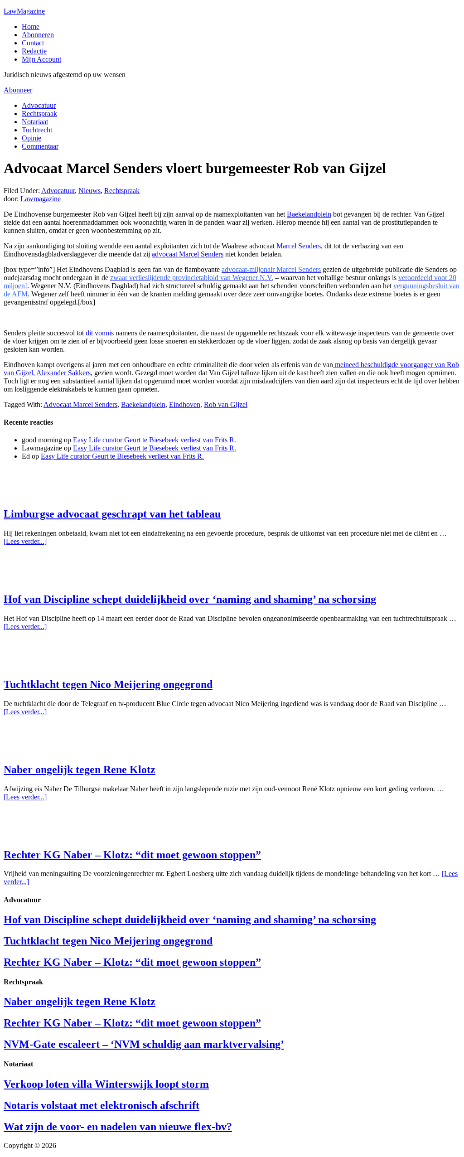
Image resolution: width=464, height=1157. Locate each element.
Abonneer (18, 90)
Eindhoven (184, 404)
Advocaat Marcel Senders (80, 404)
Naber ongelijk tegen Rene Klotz (79, 769)
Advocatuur (58, 190)
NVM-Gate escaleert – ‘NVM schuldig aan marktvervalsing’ (144, 1044)
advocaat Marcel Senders (187, 254)
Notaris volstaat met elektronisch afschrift (101, 1105)
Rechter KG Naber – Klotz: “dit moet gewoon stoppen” (132, 855)
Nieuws (89, 190)
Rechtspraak (122, 190)
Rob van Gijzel (225, 404)
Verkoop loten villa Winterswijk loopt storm (106, 1084)
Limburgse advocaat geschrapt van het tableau (112, 514)
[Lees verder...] (25, 541)
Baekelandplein (309, 214)
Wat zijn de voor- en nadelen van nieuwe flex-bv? (118, 1127)
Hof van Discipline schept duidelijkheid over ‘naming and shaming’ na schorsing (190, 599)
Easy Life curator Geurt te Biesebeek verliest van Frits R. (154, 440)
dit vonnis (100, 333)
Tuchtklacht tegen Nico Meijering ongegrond (108, 684)
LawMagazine (24, 11)
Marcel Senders (298, 246)
